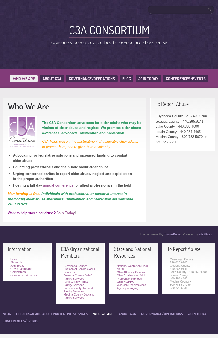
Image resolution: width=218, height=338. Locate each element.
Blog (126, 78)
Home (14, 259)
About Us (16, 262)
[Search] (210, 10)
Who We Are (24, 78)
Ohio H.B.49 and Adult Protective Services (52, 313)
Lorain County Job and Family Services (78, 290)
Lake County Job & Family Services (76, 283)
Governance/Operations (92, 78)
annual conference (58, 185)
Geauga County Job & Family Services (78, 277)
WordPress (205, 234)
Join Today (148, 78)
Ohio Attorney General (131, 272)
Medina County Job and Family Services (79, 296)
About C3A (52, 78)
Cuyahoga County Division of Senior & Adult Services (79, 269)
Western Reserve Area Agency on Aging (131, 286)
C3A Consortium (109, 30)
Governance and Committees (21, 270)
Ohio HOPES (125, 281)
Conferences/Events (186, 78)
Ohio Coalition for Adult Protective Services (131, 277)
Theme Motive (172, 234)
